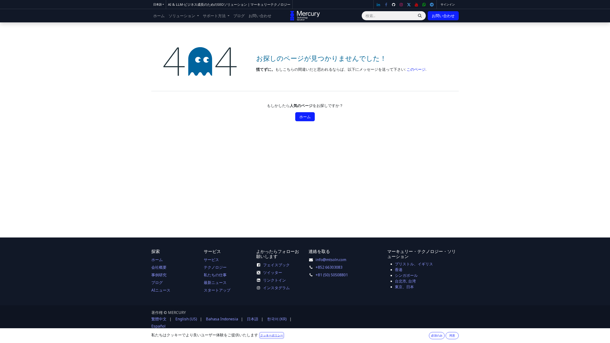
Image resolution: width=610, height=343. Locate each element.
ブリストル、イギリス (414, 264)
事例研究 (159, 274)
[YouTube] (416, 4)
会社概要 (159, 267)
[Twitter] (409, 4)
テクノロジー (215, 267)
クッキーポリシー (271, 335)
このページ (416, 69)
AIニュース (160, 290)
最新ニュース (215, 282)
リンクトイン (274, 280)
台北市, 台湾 (405, 281)
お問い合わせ (443, 15)
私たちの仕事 (215, 274)
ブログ (157, 282)
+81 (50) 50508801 (331, 274)
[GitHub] (393, 4)
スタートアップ (217, 290)
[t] (432, 4)
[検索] (420, 15)
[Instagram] (401, 4)
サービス (211, 259)
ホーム (305, 116)
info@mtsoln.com (330, 259)
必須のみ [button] (436, 335)
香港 (398, 269)
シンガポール (406, 275)
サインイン (448, 4)
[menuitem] (159, 15)
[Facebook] (386, 4)
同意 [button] (452, 335)
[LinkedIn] (378, 4)
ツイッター (272, 272)
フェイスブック (276, 264)
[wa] (424, 4)
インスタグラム (276, 287)
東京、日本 (404, 286)
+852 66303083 (328, 267)
